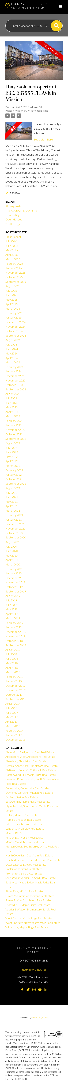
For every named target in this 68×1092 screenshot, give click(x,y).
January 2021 (13, 519)
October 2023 (14, 384)
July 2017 (11, 708)
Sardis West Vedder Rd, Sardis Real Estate (30, 877)
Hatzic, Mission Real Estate (21, 815)
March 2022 (12, 465)
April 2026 (11, 254)
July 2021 (11, 492)
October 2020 (14, 533)
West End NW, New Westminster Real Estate (32, 922)
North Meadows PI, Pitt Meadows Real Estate (33, 860)
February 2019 (14, 622)
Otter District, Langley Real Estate (25, 864)
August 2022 (12, 443)
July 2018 (11, 654)
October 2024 (14, 331)
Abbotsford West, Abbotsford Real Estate (30, 756)
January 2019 (13, 627)
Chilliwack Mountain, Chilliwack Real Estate (30, 770)
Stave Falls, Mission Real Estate (24, 891)
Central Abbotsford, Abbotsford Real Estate (31, 765)
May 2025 (11, 299)
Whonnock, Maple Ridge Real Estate (26, 927)
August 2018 (12, 649)
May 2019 (11, 609)
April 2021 (11, 506)
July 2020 (11, 546)
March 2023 (12, 416)
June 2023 (11, 402)
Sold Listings (12, 224)
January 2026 (13, 268)
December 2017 (15, 685)
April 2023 (11, 411)
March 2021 (12, 510)
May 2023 (11, 407)
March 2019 (12, 618)
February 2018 (14, 676)
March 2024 (12, 362)
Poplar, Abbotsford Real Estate (23, 868)
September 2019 (15, 591)
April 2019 (11, 613)
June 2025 (11, 295)
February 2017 (14, 730)
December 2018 (15, 631)
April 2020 (11, 559)
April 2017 (11, 721)
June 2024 (11, 349)
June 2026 (11, 245)
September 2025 (15, 281)
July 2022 (11, 447)
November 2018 (15, 636)
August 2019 (12, 595)
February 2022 (14, 470)
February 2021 (14, 515)
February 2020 (14, 569)
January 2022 (13, 474)
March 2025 (12, 308)
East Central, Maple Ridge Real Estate (27, 801)
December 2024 (15, 322)
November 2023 (15, 380)
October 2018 (14, 640)
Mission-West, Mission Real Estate (25, 842)
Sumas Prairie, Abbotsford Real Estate (28, 900)
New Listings (13, 215)
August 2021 (12, 488)
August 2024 (12, 339)
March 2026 (12, 259)
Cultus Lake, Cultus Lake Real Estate (27, 788)
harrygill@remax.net (34, 969)
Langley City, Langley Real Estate (24, 828)
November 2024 (15, 326)
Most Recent (13, 236)
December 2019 (15, 578)
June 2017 (11, 712)
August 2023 (12, 393)
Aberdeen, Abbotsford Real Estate (26, 761)
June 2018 (11, 658)
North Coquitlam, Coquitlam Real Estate (29, 855)
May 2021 (11, 501)
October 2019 (14, 586)
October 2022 (14, 434)
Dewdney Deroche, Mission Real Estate (29, 792)
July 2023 (11, 398)
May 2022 (11, 456)
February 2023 (14, 420)
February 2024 (14, 367)
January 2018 (13, 681)
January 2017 (13, 735)
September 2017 (15, 699)
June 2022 (11, 452)
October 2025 (14, 277)
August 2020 (12, 542)
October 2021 (14, 479)
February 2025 (14, 313)
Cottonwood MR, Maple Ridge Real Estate (30, 774)
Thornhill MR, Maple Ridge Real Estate (27, 904)
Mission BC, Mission (17, 833)
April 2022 (11, 461)
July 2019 (11, 600)
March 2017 (12, 726)
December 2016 (15, 739)
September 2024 (15, 335)
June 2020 (11, 550)
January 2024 (13, 371)
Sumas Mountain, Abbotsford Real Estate (29, 895)
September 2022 (15, 438)
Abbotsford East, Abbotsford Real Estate (29, 752)
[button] (22, 989)
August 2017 (12, 703)
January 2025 (13, 317)
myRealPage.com (39, 1017)
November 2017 (15, 690)
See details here (43, 139)
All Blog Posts (13, 206)
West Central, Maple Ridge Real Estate (28, 918)
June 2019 (11, 604)
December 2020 (15, 524)
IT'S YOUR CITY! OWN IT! (21, 210)
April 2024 (11, 358)
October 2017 (14, 694)
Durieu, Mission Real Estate (21, 797)
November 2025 (15, 272)
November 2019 (15, 582)
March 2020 (12, 564)
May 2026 (11, 250)
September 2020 (15, 537)
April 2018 (11, 667)
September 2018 (15, 645)
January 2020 (13, 573)
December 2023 (15, 375)
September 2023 (15, 389)
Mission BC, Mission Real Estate (31, 110)
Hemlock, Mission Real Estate (23, 819)
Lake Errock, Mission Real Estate (24, 824)
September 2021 (15, 483)
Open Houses (13, 219)
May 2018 (11, 663)
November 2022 (15, 429)
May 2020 (11, 555)
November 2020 (15, 528)
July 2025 (11, 290)
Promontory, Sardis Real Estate (24, 873)
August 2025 (12, 286)
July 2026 (11, 241)
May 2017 (11, 717)
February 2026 (14, 263)
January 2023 (13, 425)
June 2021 (11, 497)
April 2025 (11, 304)
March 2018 (12, 672)
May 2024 (11, 353)
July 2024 (11, 344)
